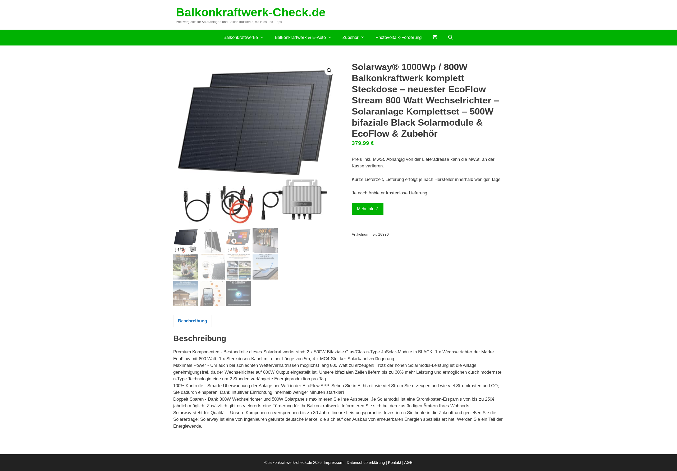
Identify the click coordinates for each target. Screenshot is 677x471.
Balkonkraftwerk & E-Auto (300, 37)
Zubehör (350, 37)
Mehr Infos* (367, 209)
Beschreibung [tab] (192, 320)
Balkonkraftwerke (240, 37)
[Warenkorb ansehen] (434, 37)
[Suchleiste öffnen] (450, 37)
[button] (329, 70)
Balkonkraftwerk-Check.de (251, 12)
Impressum (334, 462)
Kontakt (394, 462)
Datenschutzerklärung (366, 462)
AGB (408, 462)
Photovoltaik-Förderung (399, 37)
